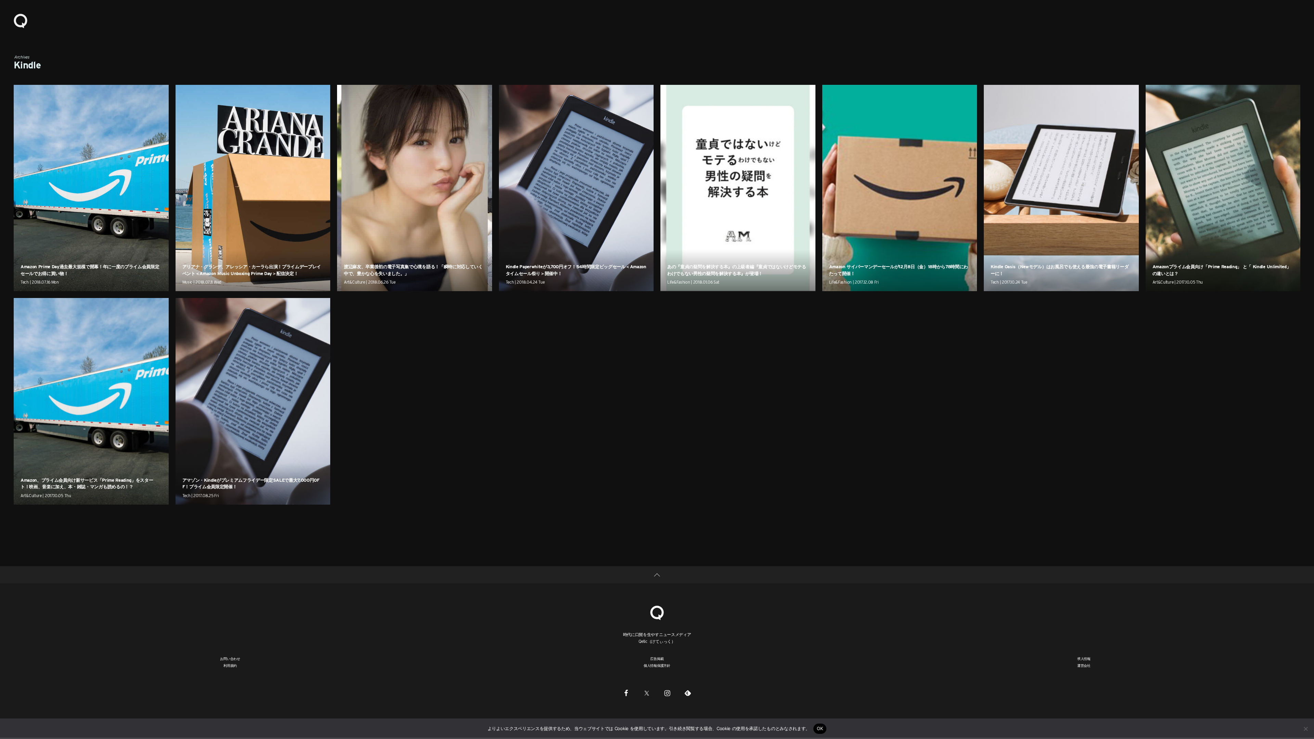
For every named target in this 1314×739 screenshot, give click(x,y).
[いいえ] (1305, 728)
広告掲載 (657, 659)
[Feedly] (688, 693)
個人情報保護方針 (657, 665)
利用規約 (230, 665)
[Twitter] (646, 693)
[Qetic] (20, 20)
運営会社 (1084, 665)
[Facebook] (626, 693)
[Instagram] (667, 693)
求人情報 (1084, 659)
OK (820, 728)
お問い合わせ (230, 659)
